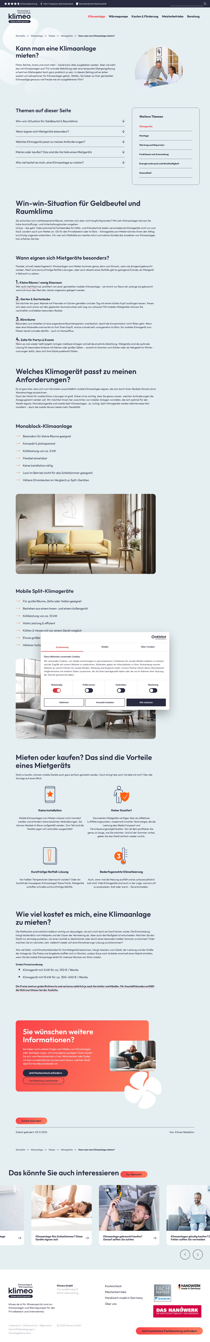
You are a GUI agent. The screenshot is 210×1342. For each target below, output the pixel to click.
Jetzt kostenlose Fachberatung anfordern (169, 1331)
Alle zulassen (146, 702)
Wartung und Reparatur (152, 145)
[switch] (89, 690)
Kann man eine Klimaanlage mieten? (96, 35)
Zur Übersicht (134, 1174)
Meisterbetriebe (172, 16)
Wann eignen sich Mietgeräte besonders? (42, 131)
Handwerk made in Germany (124, 1298)
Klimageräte (67, 35)
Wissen (52, 35)
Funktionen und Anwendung (154, 154)
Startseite (20, 35)
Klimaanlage (96, 16)
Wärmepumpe (118, 16)
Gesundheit (145, 172)
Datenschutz (30, 1325)
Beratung (193, 16)
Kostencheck (113, 1286)
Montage (144, 135)
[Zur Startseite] (20, 16)
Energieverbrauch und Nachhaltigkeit (159, 163)
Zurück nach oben (31, 1120)
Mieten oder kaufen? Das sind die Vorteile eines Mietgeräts (54, 152)
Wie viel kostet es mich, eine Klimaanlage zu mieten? (50, 162)
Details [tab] (105, 647)
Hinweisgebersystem (20, 1333)
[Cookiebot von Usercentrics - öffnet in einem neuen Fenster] (153, 637)
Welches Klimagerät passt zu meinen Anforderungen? (50, 142)
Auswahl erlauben (105, 702)
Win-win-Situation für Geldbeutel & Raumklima (47, 121)
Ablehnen (64, 702)
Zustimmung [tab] (62, 647)
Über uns (111, 1304)
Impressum (15, 1325)
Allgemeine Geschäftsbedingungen (30, 1327)
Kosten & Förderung (145, 16)
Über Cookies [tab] (148, 647)
